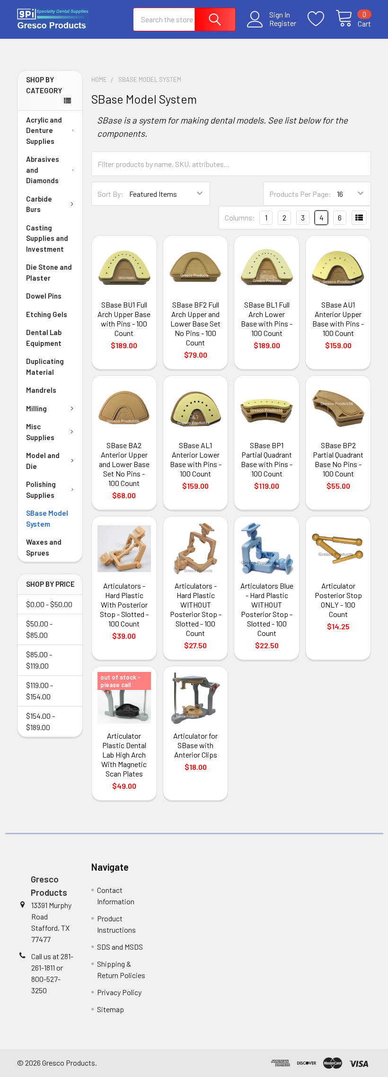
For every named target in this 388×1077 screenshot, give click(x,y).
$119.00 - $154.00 (39, 690)
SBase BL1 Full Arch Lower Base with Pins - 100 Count (266, 318)
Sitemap (110, 1009)
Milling (36, 408)
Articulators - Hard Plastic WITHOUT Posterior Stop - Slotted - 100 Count (195, 609)
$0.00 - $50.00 (49, 604)
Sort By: (110, 193)
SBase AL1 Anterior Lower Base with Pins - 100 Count (195, 459)
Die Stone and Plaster (49, 272)
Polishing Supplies (41, 489)
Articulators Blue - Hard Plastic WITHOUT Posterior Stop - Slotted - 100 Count (266, 609)
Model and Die (43, 460)
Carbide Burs (39, 204)
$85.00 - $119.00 (39, 660)
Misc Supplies (40, 431)
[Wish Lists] (321, 19)
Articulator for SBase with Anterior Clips (195, 745)
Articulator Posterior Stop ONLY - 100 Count (338, 599)
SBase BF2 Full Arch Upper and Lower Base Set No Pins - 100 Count (195, 323)
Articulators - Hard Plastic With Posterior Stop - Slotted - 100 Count (124, 604)
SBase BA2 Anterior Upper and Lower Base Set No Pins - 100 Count (124, 464)
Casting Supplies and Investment (47, 238)
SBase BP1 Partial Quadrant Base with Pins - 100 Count (266, 459)
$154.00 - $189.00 (40, 721)
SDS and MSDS (120, 946)
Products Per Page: (300, 193)
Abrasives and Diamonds (42, 170)
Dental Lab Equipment (44, 337)
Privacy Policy (119, 992)
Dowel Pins (44, 295)
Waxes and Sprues (44, 547)
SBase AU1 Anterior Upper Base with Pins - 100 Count (338, 318)
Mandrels (41, 390)
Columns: (240, 217)
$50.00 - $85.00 (39, 629)
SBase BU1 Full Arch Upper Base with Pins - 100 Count (123, 318)
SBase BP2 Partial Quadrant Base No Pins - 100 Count (338, 459)
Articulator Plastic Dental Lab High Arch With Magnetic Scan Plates (124, 754)
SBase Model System (47, 518)
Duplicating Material (45, 366)
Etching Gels (46, 314)
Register (282, 23)
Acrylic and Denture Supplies (44, 130)
